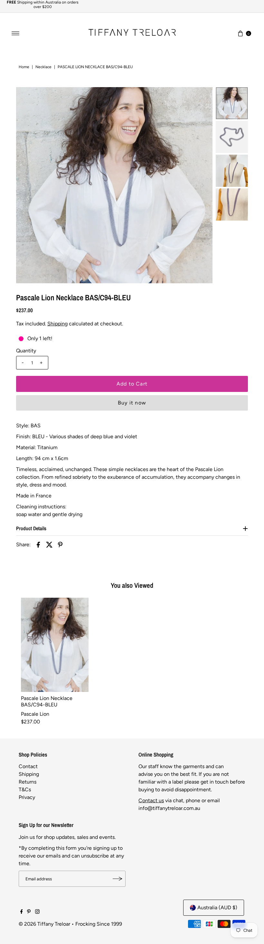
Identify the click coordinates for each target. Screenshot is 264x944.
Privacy (27, 797)
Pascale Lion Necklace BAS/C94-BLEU (46, 701)
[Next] (202, 185)
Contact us (151, 800)
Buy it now (132, 403)
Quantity (26, 351)
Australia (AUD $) (217, 907)
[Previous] (26, 185)
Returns (27, 782)
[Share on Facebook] (38, 544)
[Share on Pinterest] (60, 544)
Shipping (57, 324)
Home (24, 67)
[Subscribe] (117, 879)
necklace (43, 67)
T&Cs (25, 789)
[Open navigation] (16, 33)
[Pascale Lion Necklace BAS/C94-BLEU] (55, 645)
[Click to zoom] (202, 97)
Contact (28, 766)
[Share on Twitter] (49, 544)
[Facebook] (21, 912)
